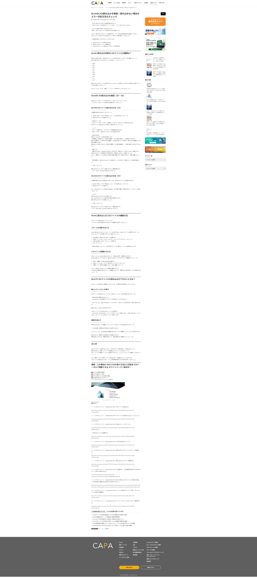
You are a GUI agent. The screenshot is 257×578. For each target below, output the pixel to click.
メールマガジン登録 (124, 557)
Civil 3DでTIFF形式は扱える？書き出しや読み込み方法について (108, 519)
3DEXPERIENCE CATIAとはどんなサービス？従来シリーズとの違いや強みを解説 (112, 525)
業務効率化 (107, 528)
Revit (103, 528)
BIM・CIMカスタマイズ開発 (154, 544)
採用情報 (135, 554)
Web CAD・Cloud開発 (152, 547)
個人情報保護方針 (137, 552)
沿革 (134, 544)
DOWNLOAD (96, 402)
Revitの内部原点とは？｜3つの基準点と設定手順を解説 (106, 517)
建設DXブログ (150, 567)
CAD (99, 528)
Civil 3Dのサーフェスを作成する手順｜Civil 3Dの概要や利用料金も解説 (110, 521)
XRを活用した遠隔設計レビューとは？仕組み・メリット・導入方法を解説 (159, 59)
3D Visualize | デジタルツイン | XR (155, 552)
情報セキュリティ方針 (138, 549)
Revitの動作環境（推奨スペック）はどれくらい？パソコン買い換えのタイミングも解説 (114, 523)
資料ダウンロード (123, 554)
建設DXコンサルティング (153, 558)
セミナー (121, 549)
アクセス (135, 547)
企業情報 (135, 542)
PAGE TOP (250, 559)
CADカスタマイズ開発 (152, 542)
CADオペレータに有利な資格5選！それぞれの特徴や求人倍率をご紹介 (110, 514)
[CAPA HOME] (103, 546)
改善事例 (121, 547)
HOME (121, 542)
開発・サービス (123, 544)
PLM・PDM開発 (151, 549)
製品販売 (149, 561)
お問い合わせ (129, 567)
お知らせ (121, 552)
